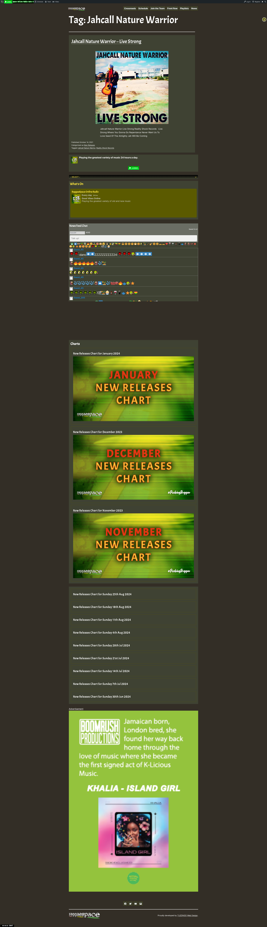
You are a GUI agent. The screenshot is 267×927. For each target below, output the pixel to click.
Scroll (195, 229)
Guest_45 (79, 249)
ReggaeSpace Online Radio (85, 191)
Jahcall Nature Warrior (86, 148)
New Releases (89, 145)
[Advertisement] (131, 319)
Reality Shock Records (105, 148)
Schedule (143, 8)
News (194, 8)
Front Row (172, 8)
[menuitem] (2, 1)
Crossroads (130, 8)
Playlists (184, 8)
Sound (191, 229)
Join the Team (158, 8)
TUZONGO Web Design (187, 915)
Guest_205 (79, 297)
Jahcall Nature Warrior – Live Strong (106, 41)
